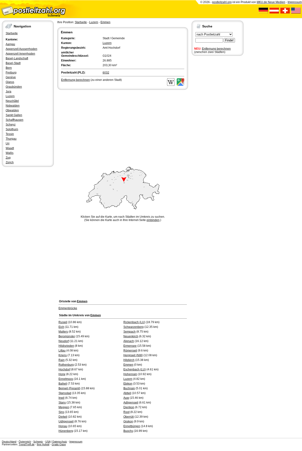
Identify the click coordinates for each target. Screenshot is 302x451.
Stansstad (65, 393)
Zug (8, 157)
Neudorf (64, 341)
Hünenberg (66, 431)
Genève (11, 77)
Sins (61, 412)
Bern (9, 67)
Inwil (61, 397)
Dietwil (63, 416)
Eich (61, 327)
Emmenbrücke (68, 308)
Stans (62, 402)
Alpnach (128, 341)
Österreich (25, 441)
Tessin (10, 134)
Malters (63, 331)
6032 (106, 72)
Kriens (63, 355)
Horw (62, 374)
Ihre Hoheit (43, 444)
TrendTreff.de (26, 444)
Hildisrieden (66, 345)
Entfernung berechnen (216, 48)
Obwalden (12, 110)
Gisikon (128, 421)
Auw (126, 397)
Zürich (10, 162)
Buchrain (129, 388)
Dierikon (128, 407)
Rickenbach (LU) (134, 322)
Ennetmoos (66, 379)
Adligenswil (130, 402)
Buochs (128, 431)
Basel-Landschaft (17, 58)
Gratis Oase (59, 444)
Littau (62, 350)
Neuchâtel (12, 101)
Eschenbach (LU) (134, 369)
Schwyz (11, 124)
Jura (8, 91)
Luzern (10, 96)
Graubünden (14, 86)
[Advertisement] (122, 126)
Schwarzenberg (133, 327)
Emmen (105, 22)
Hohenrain (130, 374)
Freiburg (11, 72)
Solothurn (12, 129)
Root (126, 412)
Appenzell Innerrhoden (20, 53)
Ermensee (130, 345)
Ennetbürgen (131, 426)
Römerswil (130, 350)
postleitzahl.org (222, 2)
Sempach (129, 331)
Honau (63, 426)
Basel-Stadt (13, 63)
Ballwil (63, 383)
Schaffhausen (14, 119)
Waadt (10, 148)
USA (47, 441)
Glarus (10, 82)
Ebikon (127, 383)
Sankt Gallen (14, 115)
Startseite (12, 33)
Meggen (64, 407)
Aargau (10, 44)
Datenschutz (59, 441)
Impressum (295, 2)
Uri (7, 143)
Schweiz (38, 441)
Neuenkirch (130, 336)
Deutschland (9, 441)
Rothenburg (66, 364)
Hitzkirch (128, 360)
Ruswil (63, 322)
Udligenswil (66, 421)
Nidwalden (13, 105)
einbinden (153, 220)
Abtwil (127, 393)
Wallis (9, 153)
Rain (62, 360)
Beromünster (67, 336)
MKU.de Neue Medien (271, 2)
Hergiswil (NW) (133, 355)
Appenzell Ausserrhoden (21, 49)
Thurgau (11, 138)
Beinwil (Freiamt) (69, 388)
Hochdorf (64, 369)
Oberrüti (128, 416)
